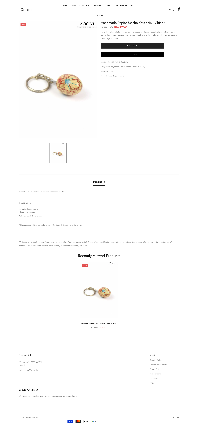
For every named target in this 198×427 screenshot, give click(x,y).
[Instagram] (178, 417)
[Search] (170, 10)
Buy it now (132, 55)
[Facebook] (174, 417)
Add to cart (132, 46)
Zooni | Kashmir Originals (118, 62)
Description (99, 182)
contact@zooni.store (31, 370)
